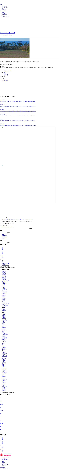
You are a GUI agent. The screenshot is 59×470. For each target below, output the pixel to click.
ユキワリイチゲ (4, 379)
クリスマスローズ (5, 305)
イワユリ (3, 287)
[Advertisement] (30, 24)
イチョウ (3, 286)
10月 (2, 446)
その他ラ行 (6, 74)
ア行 (4, 271)
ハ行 (4, 275)
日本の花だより (4, 6)
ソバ (2, 326)
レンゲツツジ (4, 387)
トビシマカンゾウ (5, 334)
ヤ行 (4, 277)
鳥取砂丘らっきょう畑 (5, 16)
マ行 (4, 276)
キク (2, 301)
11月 (2, 257)
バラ (2, 350)
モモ (2, 375)
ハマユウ (3, 348)
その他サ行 (4, 327)
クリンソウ (4, 304)
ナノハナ (3, 336)
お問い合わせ (4, 9)
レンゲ (3, 385)
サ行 (4, 273)
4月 (2, 248)
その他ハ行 (4, 366)
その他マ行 (4, 376)
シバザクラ (4, 318)
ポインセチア (4, 363)
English (1, 4)
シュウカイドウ (4, 320)
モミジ (3, 374)
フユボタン (4, 360)
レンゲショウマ (4, 386)
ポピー (3, 365)
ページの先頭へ (2, 467)
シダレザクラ (4, 317)
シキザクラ (4, 315)
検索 (1, 230)
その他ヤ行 (4, 382)
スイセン (3, 321)
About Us (3, 462)
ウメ (2, 290)
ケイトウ (3, 307)
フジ (2, 357)
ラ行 (4, 278)
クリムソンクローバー (5, 303)
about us (3, 8)
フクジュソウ (4, 354)
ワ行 (4, 279)
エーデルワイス (4, 289)
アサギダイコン (4, 283)
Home (3, 461)
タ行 (4, 274)
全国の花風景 (4, 13)
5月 (2, 249)
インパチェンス (4, 288)
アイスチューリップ (5, 280)
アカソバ (3, 282)
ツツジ (3, 331)
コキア (3, 308)
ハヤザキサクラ (4, 349)
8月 (2, 253)
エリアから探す (4, 14)
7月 (2, 252)
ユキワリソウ (4, 380)
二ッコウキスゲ (4, 337)
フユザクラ (4, 359)
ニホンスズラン (4, 338)
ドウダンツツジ (4, 333)
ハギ (2, 344)
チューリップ (4, 330)
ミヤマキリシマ (4, 372)
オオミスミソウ (4, 292)
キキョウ (3, 300)
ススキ (3, 323)
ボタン (3, 364)
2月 (2, 261)
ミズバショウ (4, 368)
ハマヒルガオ (4, 347)
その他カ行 (4, 310)
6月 (2, 251)
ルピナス (3, 384)
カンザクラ (4, 299)
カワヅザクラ (4, 298)
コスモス (3, 309)
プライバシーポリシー (5, 464)
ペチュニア (4, 362)
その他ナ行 (4, 341)
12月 (2, 260)
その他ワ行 (4, 390)
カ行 (4, 272)
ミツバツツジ (4, 369)
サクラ (3, 312)
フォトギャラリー (5, 7)
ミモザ (3, 371)
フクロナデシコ (4, 355)
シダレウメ (4, 316)
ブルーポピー (4, 358)
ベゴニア (3, 361)
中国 (4, 73)
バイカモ (3, 343)
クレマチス (4, 306)
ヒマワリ (3, 352)
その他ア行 (4, 293)
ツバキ (3, 332)
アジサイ (3, 284)
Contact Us (3, 465)
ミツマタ (3, 370)
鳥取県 (5, 72)
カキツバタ (4, 295)
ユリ (2, 381)
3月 (2, 247)
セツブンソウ (4, 325)
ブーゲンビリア (4, 356)
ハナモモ (3, 346)
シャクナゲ (4, 319)
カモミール (4, 297)
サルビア (3, 314)
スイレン (3, 322)
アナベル (3, 285)
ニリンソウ (4, 339)
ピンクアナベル (4, 353)
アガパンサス (4, 281)
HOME (3, 12)
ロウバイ (3, 388)
